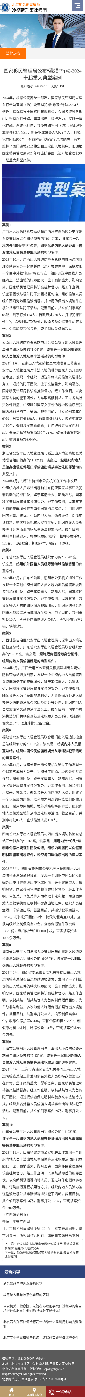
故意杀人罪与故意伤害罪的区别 (26, 1295)
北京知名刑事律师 (20, 1228)
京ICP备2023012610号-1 (50, 1379)
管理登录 (27, 1379)
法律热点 (13, 53)
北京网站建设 (11, 1379)
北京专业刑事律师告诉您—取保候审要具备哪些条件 (40, 1337)
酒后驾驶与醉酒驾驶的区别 (22, 1283)
